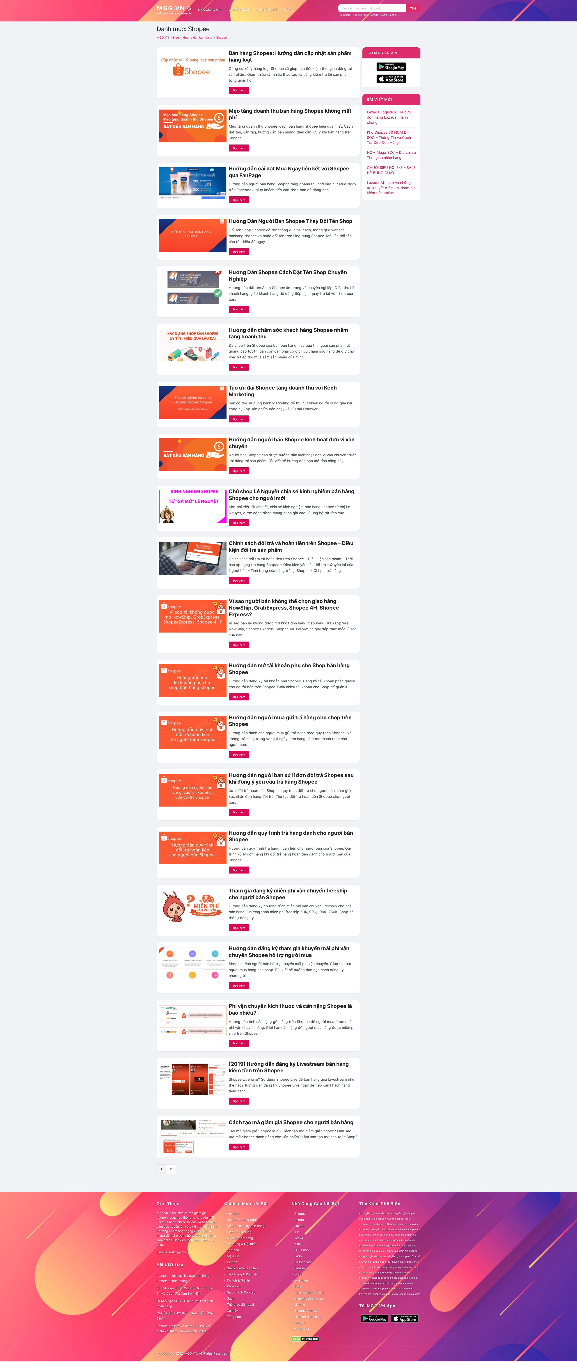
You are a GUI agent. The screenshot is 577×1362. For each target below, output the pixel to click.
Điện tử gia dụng (239, 1232)
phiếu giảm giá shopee (399, 1267)
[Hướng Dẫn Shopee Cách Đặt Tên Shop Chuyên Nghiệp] (193, 287)
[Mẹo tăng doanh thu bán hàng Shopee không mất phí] (193, 125)
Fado (298, 1256)
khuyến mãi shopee (383, 1229)
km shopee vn (380, 1235)
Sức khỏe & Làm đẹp (242, 1268)
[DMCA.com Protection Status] (305, 1339)
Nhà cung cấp (210, 9)
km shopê (394, 1235)
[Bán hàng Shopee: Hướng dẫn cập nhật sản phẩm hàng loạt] (193, 68)
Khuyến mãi (267, 9)
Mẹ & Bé (233, 1256)
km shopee (365, 1235)
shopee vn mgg (382, 1294)
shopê (395, 1294)
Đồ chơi (232, 1262)
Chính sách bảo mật (309, 1292)
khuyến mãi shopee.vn (407, 1229)
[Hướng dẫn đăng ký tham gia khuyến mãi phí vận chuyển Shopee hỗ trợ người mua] (193, 963)
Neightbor (301, 1328)
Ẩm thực (233, 1213)
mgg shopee (376, 1245)
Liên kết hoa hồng (307, 1316)
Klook (383, 14)
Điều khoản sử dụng (309, 1298)
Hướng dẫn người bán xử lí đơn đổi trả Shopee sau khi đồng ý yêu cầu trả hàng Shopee (291, 778)
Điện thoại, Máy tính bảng (246, 1226)
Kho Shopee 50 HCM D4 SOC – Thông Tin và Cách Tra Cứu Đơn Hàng (389, 137)
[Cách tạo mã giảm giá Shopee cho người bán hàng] (193, 1136)
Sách (230, 1298)
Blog (287, 9)
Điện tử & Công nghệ (242, 1220)
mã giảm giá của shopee (380, 1251)
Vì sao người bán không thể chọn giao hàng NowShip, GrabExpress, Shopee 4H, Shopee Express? (284, 608)
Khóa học (234, 1286)
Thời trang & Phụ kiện (243, 1274)
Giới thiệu (301, 1280)
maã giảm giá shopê (384, 1240)
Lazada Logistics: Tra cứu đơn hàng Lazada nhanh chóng (389, 117)
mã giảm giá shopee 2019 (401, 1256)
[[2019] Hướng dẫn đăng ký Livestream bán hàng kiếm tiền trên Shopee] (193, 1078)
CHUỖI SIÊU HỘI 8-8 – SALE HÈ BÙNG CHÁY (185, 1315)
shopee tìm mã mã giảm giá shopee (393, 1283)
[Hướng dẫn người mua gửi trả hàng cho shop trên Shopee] (193, 732)
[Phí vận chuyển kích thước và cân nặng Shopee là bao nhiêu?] (193, 1020)
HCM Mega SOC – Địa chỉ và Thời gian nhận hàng (185, 1303)
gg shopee (378, 1224)
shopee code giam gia (384, 1277)
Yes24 (298, 1238)
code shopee (396, 1218)
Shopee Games (305, 1310)
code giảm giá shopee (402, 1213)
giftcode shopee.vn (396, 1224)
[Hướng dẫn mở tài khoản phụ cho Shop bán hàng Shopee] (193, 680)
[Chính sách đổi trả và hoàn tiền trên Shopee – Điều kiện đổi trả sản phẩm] (193, 558)
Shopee (357, 14)
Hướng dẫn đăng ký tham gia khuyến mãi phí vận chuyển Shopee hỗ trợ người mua (289, 951)
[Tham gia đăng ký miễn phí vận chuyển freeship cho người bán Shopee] (193, 905)
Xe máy (232, 1310)
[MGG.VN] (176, 9)
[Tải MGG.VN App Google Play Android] (391, 66)
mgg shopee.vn (392, 1245)
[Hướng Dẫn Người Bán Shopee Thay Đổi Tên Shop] (193, 235)
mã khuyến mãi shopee (400, 1261)
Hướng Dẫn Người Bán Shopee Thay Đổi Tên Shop (291, 221)
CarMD (299, 1323)
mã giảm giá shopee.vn (372, 1256)
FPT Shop (301, 1250)
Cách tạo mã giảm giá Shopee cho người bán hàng (291, 1122)
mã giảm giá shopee (405, 1251)
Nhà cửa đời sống (240, 1238)
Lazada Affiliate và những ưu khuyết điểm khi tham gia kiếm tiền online (391, 187)
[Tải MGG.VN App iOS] (391, 78)
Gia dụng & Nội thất (241, 1244)
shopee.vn (365, 1277)
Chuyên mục (239, 9)
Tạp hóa (233, 1250)
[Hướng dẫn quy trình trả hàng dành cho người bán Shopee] (193, 847)
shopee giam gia (407, 1277)
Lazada (374, 14)
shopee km (365, 1283)
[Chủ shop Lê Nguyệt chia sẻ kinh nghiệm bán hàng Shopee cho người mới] (193, 506)
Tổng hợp (234, 1316)
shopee (406, 1272)
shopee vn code (368, 1288)
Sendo (392, 14)
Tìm (413, 8)
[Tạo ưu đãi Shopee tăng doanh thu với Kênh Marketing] (193, 402)
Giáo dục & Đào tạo (241, 1292)
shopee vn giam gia (389, 1288)
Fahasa (299, 1268)
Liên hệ (299, 1304)
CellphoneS (302, 1262)
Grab (298, 1274)
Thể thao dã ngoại (240, 1304)
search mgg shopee (389, 1272)
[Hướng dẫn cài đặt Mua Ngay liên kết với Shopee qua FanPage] (193, 183)
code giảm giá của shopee (374, 1213)
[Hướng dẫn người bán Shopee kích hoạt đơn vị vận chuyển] (193, 454)
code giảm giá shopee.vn (373, 1218)
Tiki (366, 14)
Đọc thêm (239, 90)
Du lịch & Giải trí (238, 1280)
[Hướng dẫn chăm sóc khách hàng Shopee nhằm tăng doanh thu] (193, 344)
